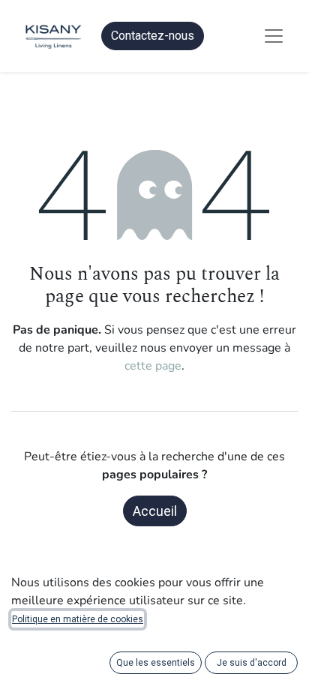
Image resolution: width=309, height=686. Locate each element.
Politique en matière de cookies (77, 619)
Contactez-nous (152, 35)
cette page (153, 366)
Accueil (155, 511)
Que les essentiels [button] (155, 663)
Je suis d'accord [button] (251, 663)
